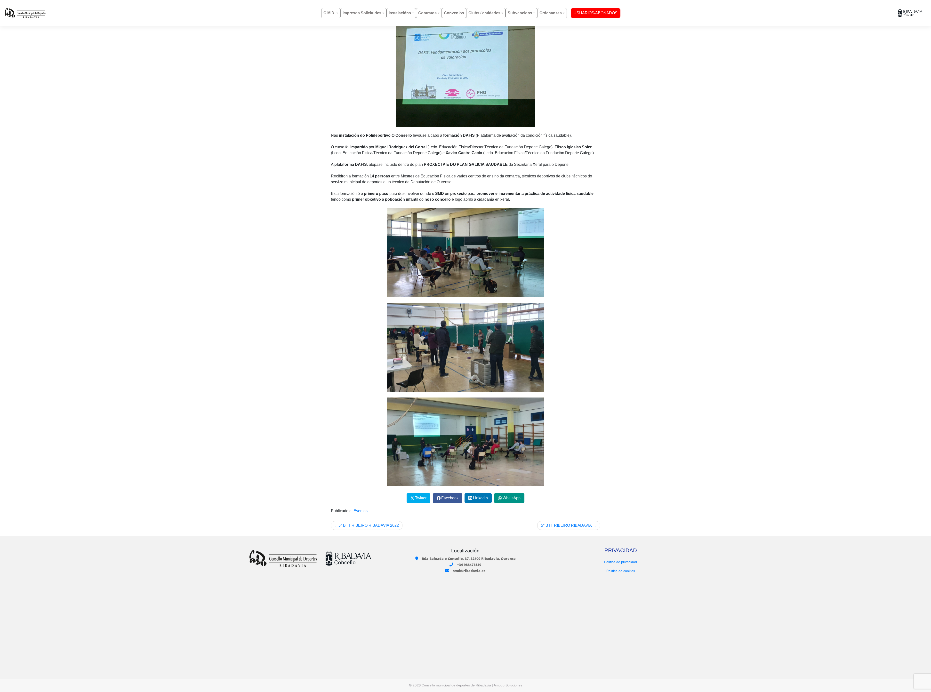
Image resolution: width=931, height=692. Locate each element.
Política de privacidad (620, 562)
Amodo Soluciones (508, 685)
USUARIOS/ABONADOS (596, 13)
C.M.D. (329, 13)
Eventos (360, 511)
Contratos (427, 13)
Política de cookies (620, 571)
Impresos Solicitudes (362, 13)
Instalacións (400, 13)
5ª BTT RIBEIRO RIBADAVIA (566, 525)
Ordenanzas (550, 13)
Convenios (454, 13)
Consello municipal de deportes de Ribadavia (456, 685)
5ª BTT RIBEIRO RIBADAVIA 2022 (368, 525)
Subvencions (520, 13)
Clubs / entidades (484, 13)
